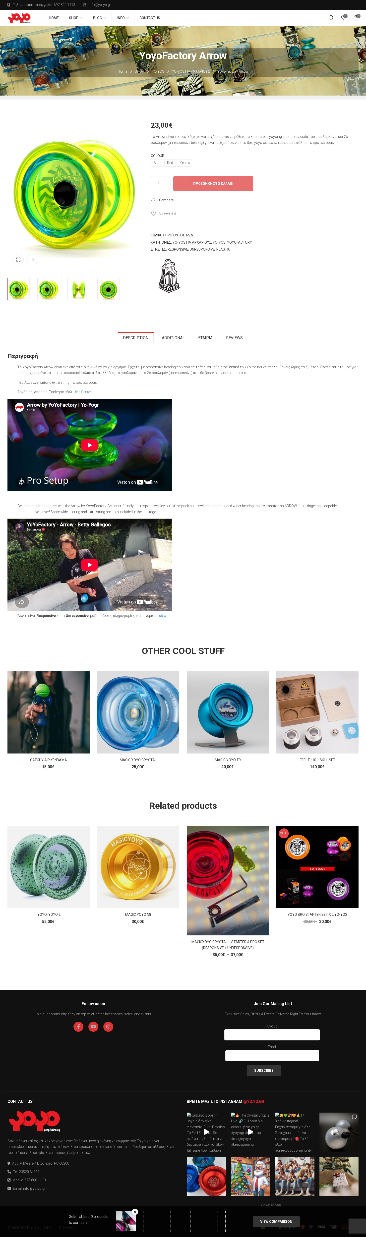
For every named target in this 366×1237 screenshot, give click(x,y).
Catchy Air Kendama (48, 760)
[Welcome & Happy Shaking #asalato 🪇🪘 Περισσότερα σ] (339, 1132)
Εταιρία (205, 337)
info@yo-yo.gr (100, 5)
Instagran (108, 1027)
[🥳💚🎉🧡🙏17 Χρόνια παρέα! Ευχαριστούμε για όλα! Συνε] (294, 1132)
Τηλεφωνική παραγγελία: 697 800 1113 (44, 5)
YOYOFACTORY (239, 242)
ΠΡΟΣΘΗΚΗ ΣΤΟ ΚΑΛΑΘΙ (213, 184)
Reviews (234, 337)
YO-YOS (158, 71)
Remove (135, 1212)
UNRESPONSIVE (202, 249)
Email (272, 1047)
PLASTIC (223, 249)
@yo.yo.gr (253, 1101)
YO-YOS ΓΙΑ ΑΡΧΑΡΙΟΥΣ (191, 71)
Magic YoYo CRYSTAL (138, 760)
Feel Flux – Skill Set (317, 760)
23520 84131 (29, 1172)
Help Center (82, 392)
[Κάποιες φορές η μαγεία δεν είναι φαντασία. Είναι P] (206, 1132)
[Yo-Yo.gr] (19, 18)
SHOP (139, 71)
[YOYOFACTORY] (169, 276)
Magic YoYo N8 (138, 914)
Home (122, 71)
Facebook (78, 1027)
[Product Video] (31, 259)
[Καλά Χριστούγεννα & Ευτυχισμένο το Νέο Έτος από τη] (250, 1176)
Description (135, 337)
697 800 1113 (35, 1180)
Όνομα (272, 1026)
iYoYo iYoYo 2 (49, 914)
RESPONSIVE (178, 249)
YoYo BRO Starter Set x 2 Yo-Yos (317, 914)
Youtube (93, 1027)
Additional (173, 337)
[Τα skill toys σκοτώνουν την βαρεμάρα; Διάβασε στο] (294, 1176)
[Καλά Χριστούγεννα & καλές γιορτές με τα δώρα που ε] (339, 1176)
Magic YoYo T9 (228, 760)
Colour (157, 156)
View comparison (276, 1222)
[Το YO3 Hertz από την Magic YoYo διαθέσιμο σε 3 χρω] (206, 1176)
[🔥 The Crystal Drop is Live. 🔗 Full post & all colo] (250, 1132)
